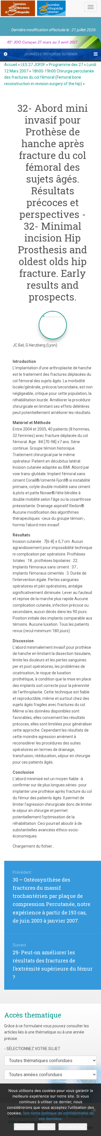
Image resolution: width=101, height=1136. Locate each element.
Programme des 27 (66, 64)
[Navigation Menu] (95, 54)
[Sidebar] (5, 54)
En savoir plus (73, 1126)
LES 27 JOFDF (33, 64)
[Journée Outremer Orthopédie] (33, 7)
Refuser (46, 1126)
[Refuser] (94, 1110)
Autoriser (24, 1126)
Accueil (10, 64)
